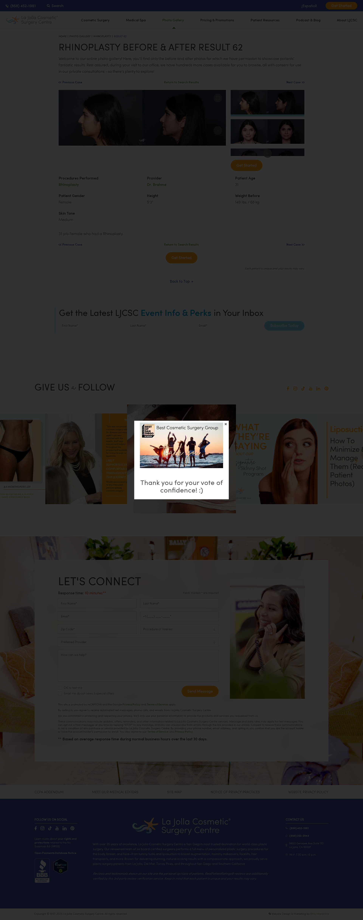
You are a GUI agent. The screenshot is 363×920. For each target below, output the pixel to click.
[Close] (226, 424)
